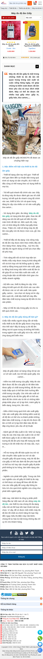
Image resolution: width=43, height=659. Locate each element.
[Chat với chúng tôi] (40, 650)
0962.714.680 (21, 627)
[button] (41, 598)
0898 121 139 (17, 641)
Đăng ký (21, 557)
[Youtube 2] (21, 533)
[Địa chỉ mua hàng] (40, 632)
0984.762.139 (12, 637)
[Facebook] (11, 533)
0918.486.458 (11, 627)
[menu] (37, 66)
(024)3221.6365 (31, 627)
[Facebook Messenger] (40, 644)
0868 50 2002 (16, 643)
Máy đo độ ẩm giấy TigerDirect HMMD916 (32, 45)
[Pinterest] (32, 533)
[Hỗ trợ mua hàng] (40, 638)
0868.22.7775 (13, 631)
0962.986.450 (12, 629)
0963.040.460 (13, 633)
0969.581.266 (12, 635)
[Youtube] (16, 533)
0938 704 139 (12, 639)
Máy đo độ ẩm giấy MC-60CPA (11, 45)
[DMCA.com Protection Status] (19, 594)
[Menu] (40, 3)
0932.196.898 (24, 625)
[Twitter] (27, 533)
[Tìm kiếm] (29, 3)
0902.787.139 (14, 625)
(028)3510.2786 (34, 625)
